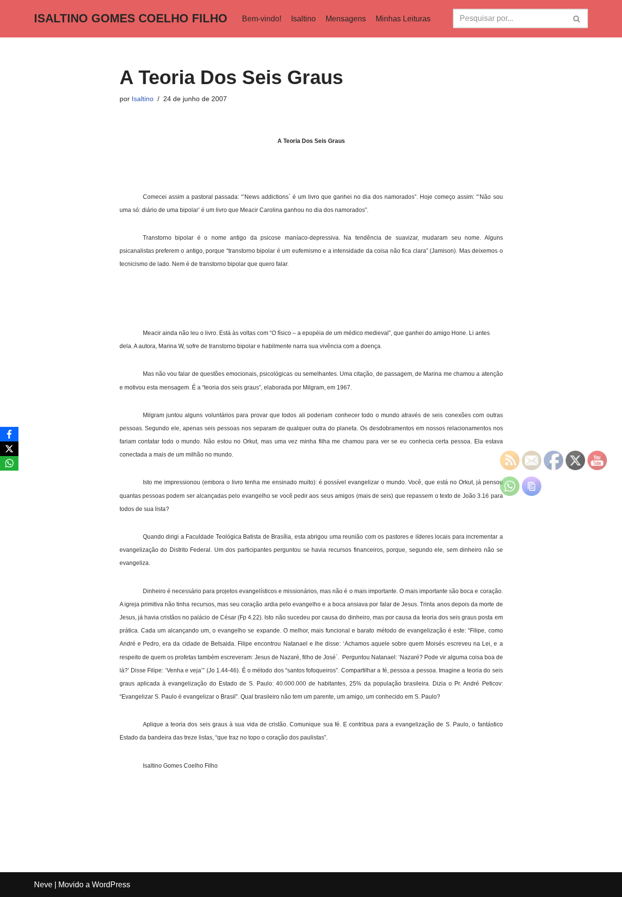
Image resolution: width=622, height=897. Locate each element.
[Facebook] (9, 434)
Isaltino (303, 19)
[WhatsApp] (9, 463)
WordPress (111, 884)
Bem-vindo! (261, 19)
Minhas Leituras (403, 19)
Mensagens (346, 19)
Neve (43, 884)
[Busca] (577, 18)
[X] (9, 448)
